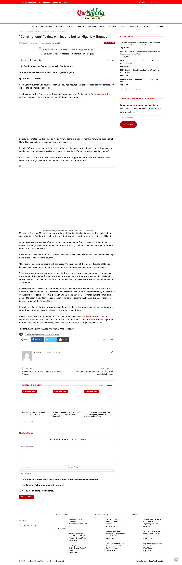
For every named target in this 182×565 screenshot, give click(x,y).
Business (60, 26)
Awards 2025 (135, 26)
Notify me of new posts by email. (38, 491)
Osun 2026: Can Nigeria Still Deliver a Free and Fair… (152, 534)
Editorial (112, 26)
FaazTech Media (156, 561)
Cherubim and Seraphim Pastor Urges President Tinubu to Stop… (115, 546)
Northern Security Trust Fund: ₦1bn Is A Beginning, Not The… (152, 521)
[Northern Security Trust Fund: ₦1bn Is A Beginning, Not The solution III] (136, 522)
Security (122, 26)
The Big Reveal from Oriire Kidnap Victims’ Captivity (77, 548)
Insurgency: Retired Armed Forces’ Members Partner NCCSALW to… (78, 536)
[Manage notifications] (176, 560)
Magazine (57, 2)
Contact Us (67, 2)
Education (92, 26)
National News (47, 26)
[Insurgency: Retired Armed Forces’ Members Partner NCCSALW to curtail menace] (61, 536)
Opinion (102, 26)
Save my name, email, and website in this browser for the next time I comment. (60, 479)
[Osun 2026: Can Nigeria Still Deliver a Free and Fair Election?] (136, 534)
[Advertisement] (67, 119)
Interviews (47, 2)
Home (34, 26)
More (146, 26)
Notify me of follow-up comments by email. (43, 485)
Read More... (23, 521)
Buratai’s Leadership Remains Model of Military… (113, 521)
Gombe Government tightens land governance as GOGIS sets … (115, 534)
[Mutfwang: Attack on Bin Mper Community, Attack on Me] (36, 400)
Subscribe (128, 124)
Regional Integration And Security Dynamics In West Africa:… (152, 546)
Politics (70, 26)
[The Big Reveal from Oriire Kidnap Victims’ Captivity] (61, 549)
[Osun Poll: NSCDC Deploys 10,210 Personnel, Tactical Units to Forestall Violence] (61, 522)
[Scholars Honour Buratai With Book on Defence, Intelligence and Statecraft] (67, 400)
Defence (80, 26)
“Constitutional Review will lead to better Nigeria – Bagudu (42, 334)
